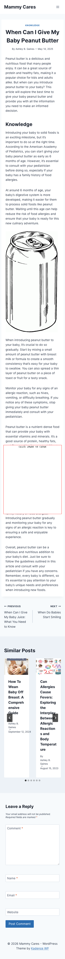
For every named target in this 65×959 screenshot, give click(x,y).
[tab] (26, 780)
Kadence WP (40, 948)
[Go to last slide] (9, 718)
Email (12, 895)
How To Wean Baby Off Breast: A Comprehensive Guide (16, 697)
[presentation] (16, 666)
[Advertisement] (32, 481)
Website (12, 912)
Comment (15, 828)
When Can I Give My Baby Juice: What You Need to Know (15, 616)
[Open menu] (57, 7)
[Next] (55, 718)
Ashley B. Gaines (25, 49)
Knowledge (32, 25)
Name (12, 878)
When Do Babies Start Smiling (49, 612)
